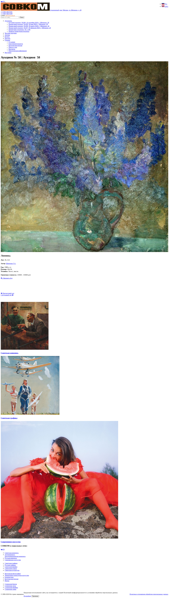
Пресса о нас (13, 47)
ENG (166, 6)
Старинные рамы (10, 589)
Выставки (8, 52)
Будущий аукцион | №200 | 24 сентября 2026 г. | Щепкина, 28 (29, 22)
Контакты (12, 49)
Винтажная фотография (13, 573)
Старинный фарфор (11, 587)
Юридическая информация (18, 51)
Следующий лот (6, 295)
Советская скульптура (12, 570)
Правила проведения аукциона (19, 31)
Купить (7, 37)
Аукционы (8, 21)
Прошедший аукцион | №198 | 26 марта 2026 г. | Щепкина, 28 (29, 26)
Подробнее (27, 596)
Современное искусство (13, 560)
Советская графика (11, 563)
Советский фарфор (11, 567)
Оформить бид (7, 278)
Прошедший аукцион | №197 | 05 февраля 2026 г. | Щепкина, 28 (30, 28)
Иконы (7, 581)
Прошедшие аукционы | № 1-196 (19, 29)
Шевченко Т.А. (11, 263)
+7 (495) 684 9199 (6, 14)
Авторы (7, 35)
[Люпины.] (84, 251)
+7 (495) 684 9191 (6, 12)
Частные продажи (11, 33)
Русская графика (10, 565)
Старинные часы (10, 586)
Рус (166, 4)
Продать (7, 38)
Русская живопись (11, 558)
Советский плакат (11, 568)
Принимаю (35, 596)
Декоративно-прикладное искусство (17, 575)
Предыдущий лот (8, 293)
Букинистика (9, 577)
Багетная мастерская (15, 45)
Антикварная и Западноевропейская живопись (15, 555)
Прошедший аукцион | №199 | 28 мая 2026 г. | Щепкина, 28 (28, 24)
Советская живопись (12, 553)
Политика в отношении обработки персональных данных (149, 594)
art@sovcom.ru (10, 15)
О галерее (12, 42)
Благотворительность (16, 44)
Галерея (7, 40)
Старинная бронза (11, 584)
